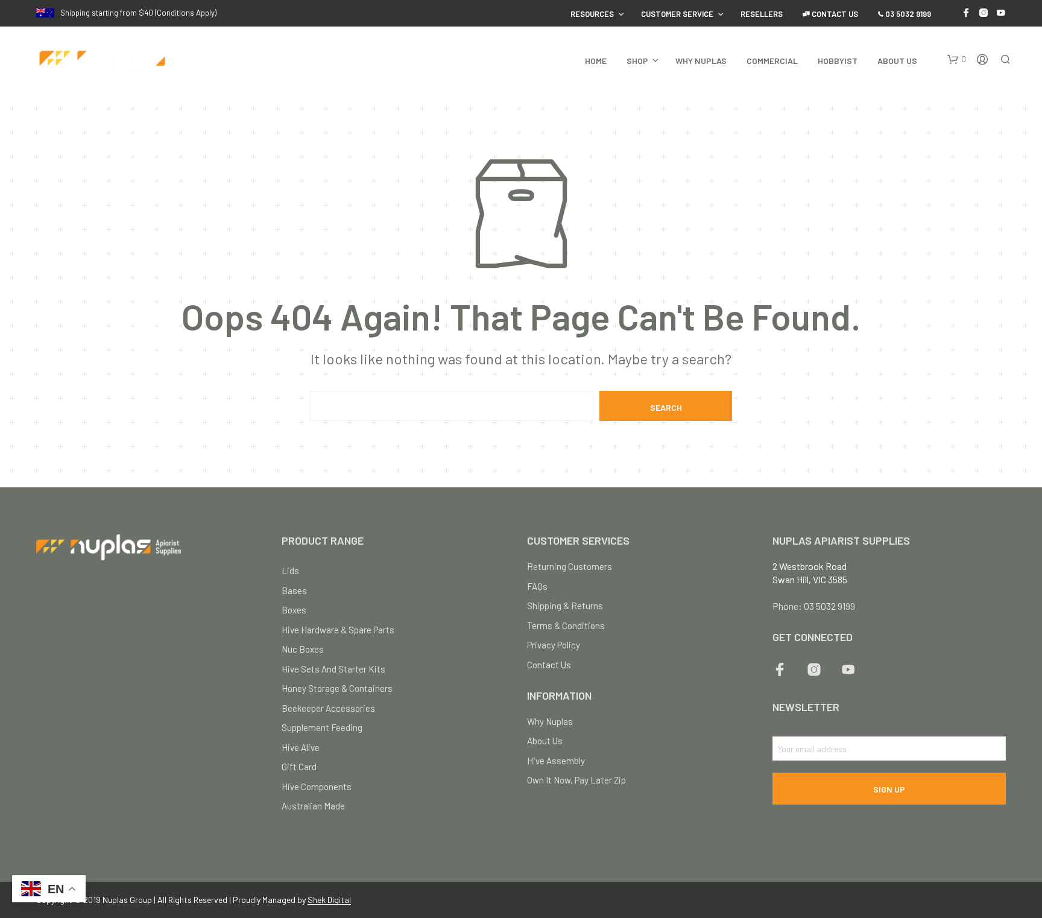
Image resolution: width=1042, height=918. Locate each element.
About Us (897, 60)
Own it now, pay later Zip (576, 779)
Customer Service (677, 14)
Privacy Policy (553, 644)
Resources (592, 14)
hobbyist (837, 60)
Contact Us (834, 14)
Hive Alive (301, 747)
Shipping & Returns (565, 605)
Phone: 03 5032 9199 (813, 606)
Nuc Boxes (303, 649)
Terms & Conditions (566, 625)
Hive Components (317, 786)
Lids (290, 570)
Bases (294, 590)
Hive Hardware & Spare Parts (338, 629)
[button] (956, 60)
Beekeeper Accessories (328, 708)
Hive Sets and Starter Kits (333, 668)
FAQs (537, 586)
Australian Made (313, 805)
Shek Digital (329, 900)
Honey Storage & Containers (337, 688)
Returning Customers (569, 566)
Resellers (761, 14)
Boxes (294, 609)
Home (596, 60)
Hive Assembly (556, 760)
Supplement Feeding (322, 727)
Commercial (772, 60)
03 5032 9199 (907, 14)
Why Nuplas (701, 60)
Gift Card (299, 766)
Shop (637, 60)
